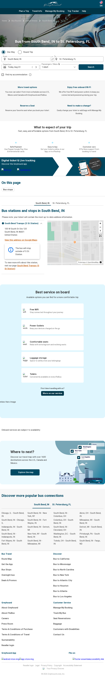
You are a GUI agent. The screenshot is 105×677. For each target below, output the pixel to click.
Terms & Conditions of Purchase (17, 629)
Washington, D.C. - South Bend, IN (64, 535)
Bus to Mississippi (62, 564)
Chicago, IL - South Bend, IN (13, 514)
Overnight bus (8, 575)
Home (4, 21)
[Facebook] (69, 659)
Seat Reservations (62, 618)
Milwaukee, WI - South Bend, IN (90, 521)
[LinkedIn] (71, 659)
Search (91, 67)
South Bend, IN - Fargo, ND (90, 542)
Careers (5, 618)
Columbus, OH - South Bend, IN (63, 521)
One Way (11, 52)
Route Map (7, 559)
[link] (52, 462)
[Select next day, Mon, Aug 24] (36, 67)
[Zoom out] (100, 227)
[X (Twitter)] (72, 659)
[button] (23, 223)
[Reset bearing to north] (100, 231)
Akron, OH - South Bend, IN (90, 514)
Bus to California (61, 559)
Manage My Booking (62, 607)
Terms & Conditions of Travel (15, 634)
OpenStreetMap (93, 262)
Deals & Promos (9, 580)
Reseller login (8, 645)
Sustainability (8, 640)
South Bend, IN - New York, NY (37, 514)
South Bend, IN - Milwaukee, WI (35, 542)
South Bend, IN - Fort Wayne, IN (37, 521)
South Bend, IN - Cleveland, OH (61, 528)
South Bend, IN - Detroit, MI (39, 528)
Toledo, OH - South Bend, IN (65, 542)
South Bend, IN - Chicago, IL (13, 521)
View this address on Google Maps (21, 240)
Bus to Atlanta (60, 591)
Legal (37, 665)
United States (32, 21)
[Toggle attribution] (100, 262)
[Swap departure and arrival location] (52, 59)
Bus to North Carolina (63, 569)
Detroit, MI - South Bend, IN (91, 528)
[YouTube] (70, 659)
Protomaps (82, 262)
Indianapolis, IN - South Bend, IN (12, 528)
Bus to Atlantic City (62, 580)
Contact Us (58, 634)
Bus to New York (61, 575)
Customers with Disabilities (66, 629)
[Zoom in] (100, 223)
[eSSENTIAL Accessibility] (89, 659)
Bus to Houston (60, 586)
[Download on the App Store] (26, 659)
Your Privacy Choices (55, 669)
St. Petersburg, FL (61, 203)
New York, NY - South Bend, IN (37, 535)
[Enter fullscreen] (100, 236)
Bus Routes (16, 21)
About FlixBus (8, 613)
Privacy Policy (46, 665)
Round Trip (28, 52)
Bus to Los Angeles (62, 596)
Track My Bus (59, 613)
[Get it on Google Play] (10, 659)
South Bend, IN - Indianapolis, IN (9, 535)
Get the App (7, 564)
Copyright (58, 665)
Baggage (57, 624)
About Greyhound (10, 607)
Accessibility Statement (72, 665)
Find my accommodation (16, 74)
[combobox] (29, 59)
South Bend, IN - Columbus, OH (61, 514)
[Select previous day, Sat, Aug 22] (32, 67)
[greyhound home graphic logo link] (52, 4)
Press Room (7, 624)
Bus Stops (6, 569)
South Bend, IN (48, 21)
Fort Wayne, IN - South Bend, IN (12, 542)
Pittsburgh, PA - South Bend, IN (90, 535)
